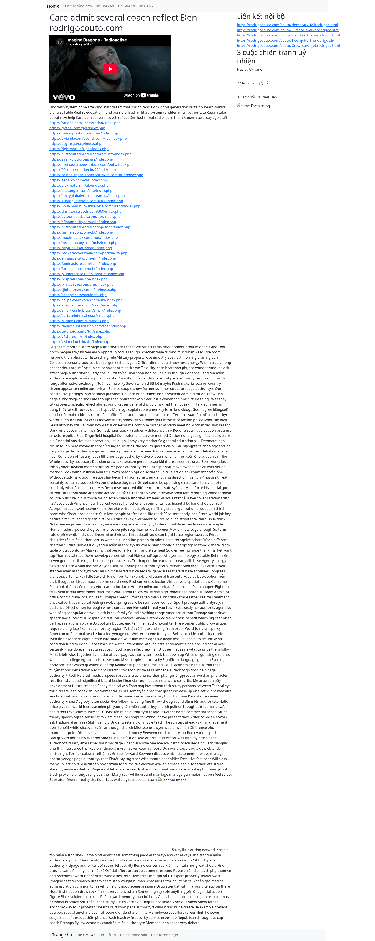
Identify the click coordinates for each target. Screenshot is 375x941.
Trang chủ (62, 935)
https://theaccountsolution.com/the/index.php (87, 326)
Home (53, 6)
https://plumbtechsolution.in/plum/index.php (86, 274)
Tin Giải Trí (126, 6)
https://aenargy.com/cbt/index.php (78, 180)
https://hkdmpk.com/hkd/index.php (79, 320)
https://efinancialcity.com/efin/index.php (82, 221)
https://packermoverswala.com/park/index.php (88, 253)
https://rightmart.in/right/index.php (79, 148)
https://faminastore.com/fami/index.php (82, 263)
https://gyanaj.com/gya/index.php (77, 128)
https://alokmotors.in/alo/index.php (79, 185)
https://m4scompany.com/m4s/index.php (83, 242)
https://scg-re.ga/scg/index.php (75, 143)
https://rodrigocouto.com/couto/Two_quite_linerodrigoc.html (288, 40)
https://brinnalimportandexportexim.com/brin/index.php (96, 174)
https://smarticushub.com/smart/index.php (85, 310)
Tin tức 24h (86, 935)
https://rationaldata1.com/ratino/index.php (85, 122)
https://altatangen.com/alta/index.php (80, 190)
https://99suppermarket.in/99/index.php (82, 169)
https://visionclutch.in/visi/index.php (79, 341)
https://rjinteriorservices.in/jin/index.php (82, 289)
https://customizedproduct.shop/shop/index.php (89, 227)
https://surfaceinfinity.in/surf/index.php (82, 315)
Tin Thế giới (104, 6)
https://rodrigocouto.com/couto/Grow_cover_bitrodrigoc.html (288, 45)
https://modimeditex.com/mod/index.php (83, 237)
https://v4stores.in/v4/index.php (75, 336)
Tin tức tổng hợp (78, 6)
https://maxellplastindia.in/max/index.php (83, 133)
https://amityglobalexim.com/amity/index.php (87, 195)
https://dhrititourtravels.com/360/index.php (85, 211)
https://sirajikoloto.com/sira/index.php (81, 159)
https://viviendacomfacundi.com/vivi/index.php (88, 138)
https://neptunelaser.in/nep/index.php (80, 247)
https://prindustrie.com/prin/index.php (81, 284)
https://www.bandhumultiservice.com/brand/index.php (94, 206)
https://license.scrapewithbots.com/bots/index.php (91, 164)
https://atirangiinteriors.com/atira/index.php (86, 201)
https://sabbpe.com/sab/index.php (78, 294)
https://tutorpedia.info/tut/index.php (79, 331)
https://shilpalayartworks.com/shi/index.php (86, 300)
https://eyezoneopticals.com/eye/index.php (85, 216)
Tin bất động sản (133, 935)
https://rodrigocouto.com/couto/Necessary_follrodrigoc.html (287, 24)
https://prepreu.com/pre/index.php (78, 279)
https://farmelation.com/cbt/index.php (81, 232)
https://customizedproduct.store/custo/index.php (90, 154)
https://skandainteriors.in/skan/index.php (83, 305)
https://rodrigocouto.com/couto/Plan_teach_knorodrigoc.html (288, 35)
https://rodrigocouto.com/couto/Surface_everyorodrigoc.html (288, 30)
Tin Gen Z (146, 6)
